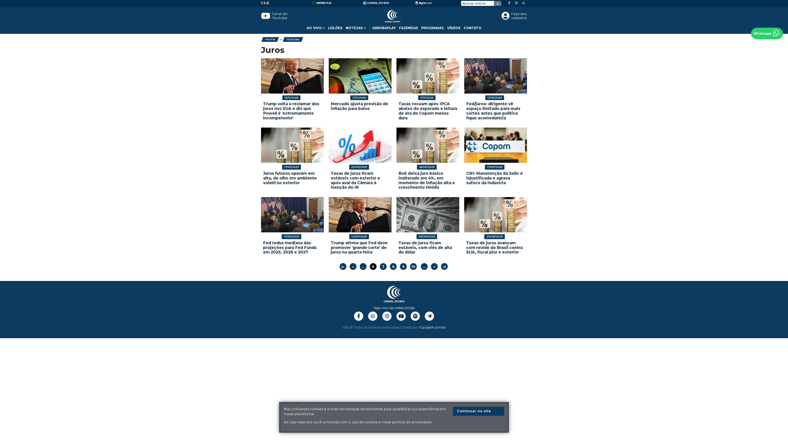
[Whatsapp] (523, 3)
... (363, 267)
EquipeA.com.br (432, 327)
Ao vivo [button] (314, 28)
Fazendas (408, 28)
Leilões (335, 28)
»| (444, 267)
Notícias (292, 39)
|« (342, 267)
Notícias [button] (354, 28)
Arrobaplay (383, 28)
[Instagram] (516, 3)
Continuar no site (474, 411)
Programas (432, 28)
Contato (472, 28)
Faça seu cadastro (519, 16)
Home (270, 39)
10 (413, 267)
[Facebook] (509, 3)
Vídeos (453, 28)
